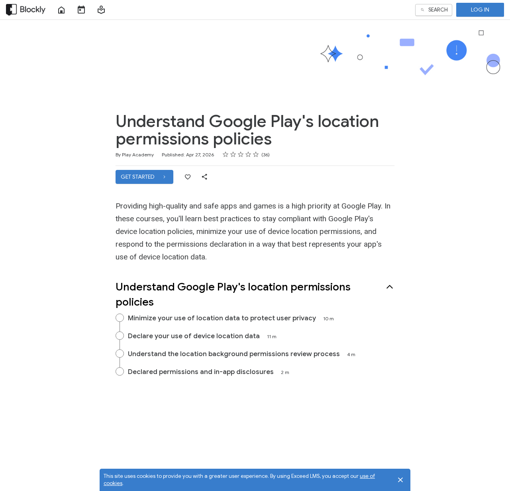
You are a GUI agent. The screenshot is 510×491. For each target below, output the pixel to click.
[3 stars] (241, 154)
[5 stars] (256, 154)
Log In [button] (480, 9)
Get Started (138, 176)
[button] (101, 10)
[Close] (400, 480)
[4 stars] (248, 154)
